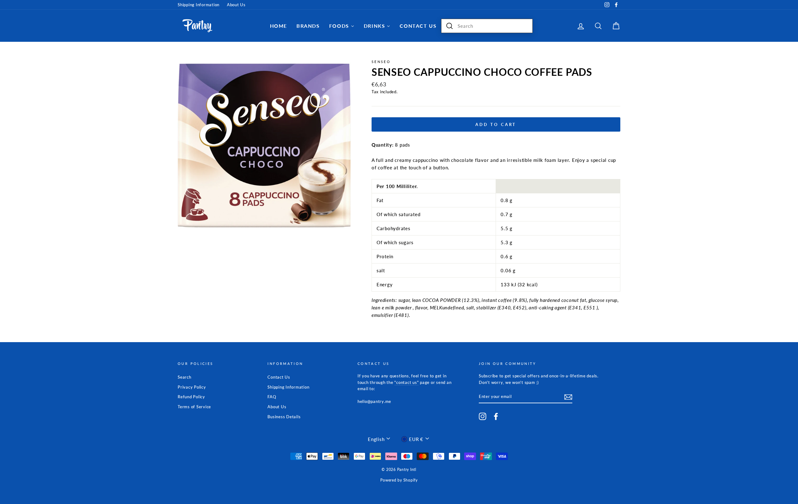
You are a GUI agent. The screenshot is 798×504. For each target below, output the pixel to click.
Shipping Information (198, 4)
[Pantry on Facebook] (496, 416)
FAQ (271, 396)
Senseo (381, 62)
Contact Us (278, 377)
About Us (236, 4)
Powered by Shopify (399, 480)
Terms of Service (194, 406)
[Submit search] (449, 26)
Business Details (283, 416)
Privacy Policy (192, 387)
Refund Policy (191, 396)
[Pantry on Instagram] (482, 416)
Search (184, 377)
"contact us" (406, 382)
